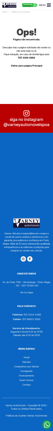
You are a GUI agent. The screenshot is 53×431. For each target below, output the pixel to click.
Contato (26, 384)
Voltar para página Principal (26, 65)
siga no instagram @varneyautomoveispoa (26, 122)
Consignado (26, 371)
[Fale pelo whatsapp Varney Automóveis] (30, 5)
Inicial (26, 357)
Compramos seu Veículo (26, 366)
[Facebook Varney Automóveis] (30, 259)
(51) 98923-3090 (31, 319)
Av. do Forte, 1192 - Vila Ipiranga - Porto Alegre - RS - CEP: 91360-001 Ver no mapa (26, 287)
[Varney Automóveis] (9, 5)
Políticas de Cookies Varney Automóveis (26, 415)
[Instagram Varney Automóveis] (23, 259)
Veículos (26, 361)
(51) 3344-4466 (26, 57)
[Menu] (49, 5)
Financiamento (26, 375)
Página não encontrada (21, 12)
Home (4, 12)
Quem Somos (26, 380)
